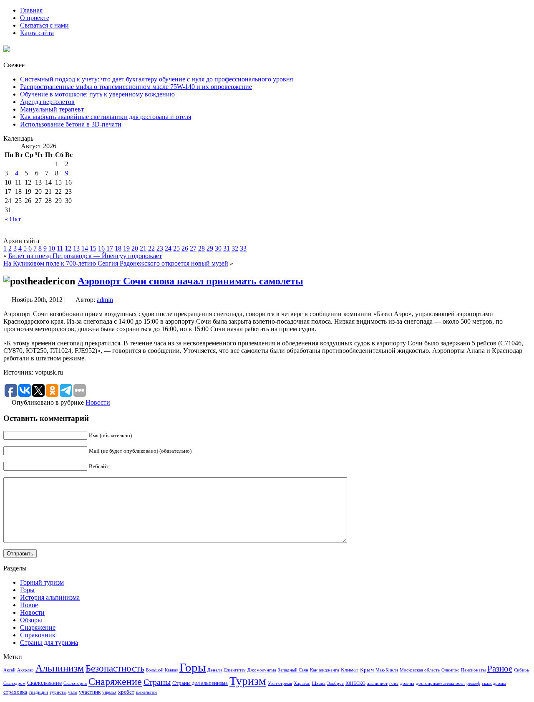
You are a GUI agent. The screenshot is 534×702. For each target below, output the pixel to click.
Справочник (37, 635)
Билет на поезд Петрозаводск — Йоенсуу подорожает (85, 255)
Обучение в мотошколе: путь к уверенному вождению (97, 94)
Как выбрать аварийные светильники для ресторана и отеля (105, 116)
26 (184, 248)
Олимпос (450, 670)
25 (176, 248)
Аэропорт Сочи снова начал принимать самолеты (190, 281)
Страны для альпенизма (200, 683)
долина (407, 683)
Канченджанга (324, 670)
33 (243, 248)
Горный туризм (42, 582)
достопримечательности (440, 683)
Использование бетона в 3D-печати (70, 124)
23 (159, 248)
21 (143, 248)
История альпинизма (50, 597)
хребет (126, 692)
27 (193, 248)
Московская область (420, 670)
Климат (349, 670)
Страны (157, 682)
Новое (29, 604)
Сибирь (521, 670)
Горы (27, 589)
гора (393, 683)
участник (90, 692)
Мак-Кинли (386, 670)
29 (210, 248)
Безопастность (115, 668)
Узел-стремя (280, 683)
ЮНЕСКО (355, 683)
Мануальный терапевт (52, 109)
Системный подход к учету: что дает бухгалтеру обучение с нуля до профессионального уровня (156, 79)
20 (134, 248)
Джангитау (235, 670)
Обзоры (31, 619)
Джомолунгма (261, 670)
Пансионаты (473, 670)
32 (235, 248)
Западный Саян (293, 670)
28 (201, 248)
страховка (15, 692)
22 (151, 248)
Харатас (302, 683)
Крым (367, 670)
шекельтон (146, 692)
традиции (38, 692)
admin (105, 299)
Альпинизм (59, 668)
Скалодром (14, 683)
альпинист (377, 683)
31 (226, 248)
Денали (214, 670)
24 (168, 248)
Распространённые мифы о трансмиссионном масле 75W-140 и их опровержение (136, 86)
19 (126, 248)
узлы (72, 692)
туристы (58, 692)
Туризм (247, 680)
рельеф (473, 683)
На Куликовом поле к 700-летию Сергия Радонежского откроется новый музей (115, 263)
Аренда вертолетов (47, 101)
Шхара (318, 683)
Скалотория (75, 683)
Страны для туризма (49, 642)
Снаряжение (37, 627)
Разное (499, 669)
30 (218, 248)
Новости (98, 402)
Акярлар (25, 670)
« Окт (13, 219)
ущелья (109, 692)
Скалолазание (44, 682)
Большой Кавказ (162, 670)
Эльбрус (335, 683)
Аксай (9, 670)
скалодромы (494, 683)
